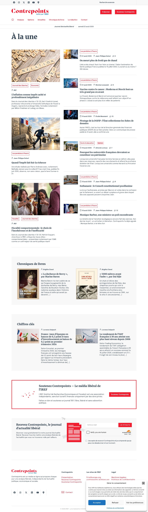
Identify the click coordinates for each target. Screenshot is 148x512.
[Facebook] (14, 2)
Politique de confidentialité (115, 508)
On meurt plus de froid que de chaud (98, 60)
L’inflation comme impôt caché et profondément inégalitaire (29, 96)
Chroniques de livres (56, 20)
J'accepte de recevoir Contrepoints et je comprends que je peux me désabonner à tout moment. (109, 442)
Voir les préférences (134, 502)
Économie (35, 85)
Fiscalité (15, 219)
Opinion (100, 143)
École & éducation (87, 143)
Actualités (41, 20)
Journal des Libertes (20, 85)
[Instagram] (19, 2)
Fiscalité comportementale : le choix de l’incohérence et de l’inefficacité (32, 229)
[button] (143, 483)
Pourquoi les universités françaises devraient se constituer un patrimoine (105, 153)
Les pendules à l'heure (20, 153)
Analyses (20, 20)
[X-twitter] (23, 2)
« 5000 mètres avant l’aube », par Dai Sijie (110, 275)
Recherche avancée (107, 2)
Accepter (97, 502)
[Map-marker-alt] (38, 2)
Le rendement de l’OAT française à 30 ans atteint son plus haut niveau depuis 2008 (115, 337)
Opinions (31, 20)
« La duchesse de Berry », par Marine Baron (54, 275)
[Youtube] (33, 2)
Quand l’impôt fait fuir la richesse (29, 162)
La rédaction (72, 20)
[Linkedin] (28, 2)
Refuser (115, 502)
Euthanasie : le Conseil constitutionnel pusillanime (106, 186)
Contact (84, 20)
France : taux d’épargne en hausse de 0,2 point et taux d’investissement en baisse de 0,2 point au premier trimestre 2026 (56, 339)
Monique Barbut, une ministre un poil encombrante (106, 215)
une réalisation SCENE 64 (79, 509)
